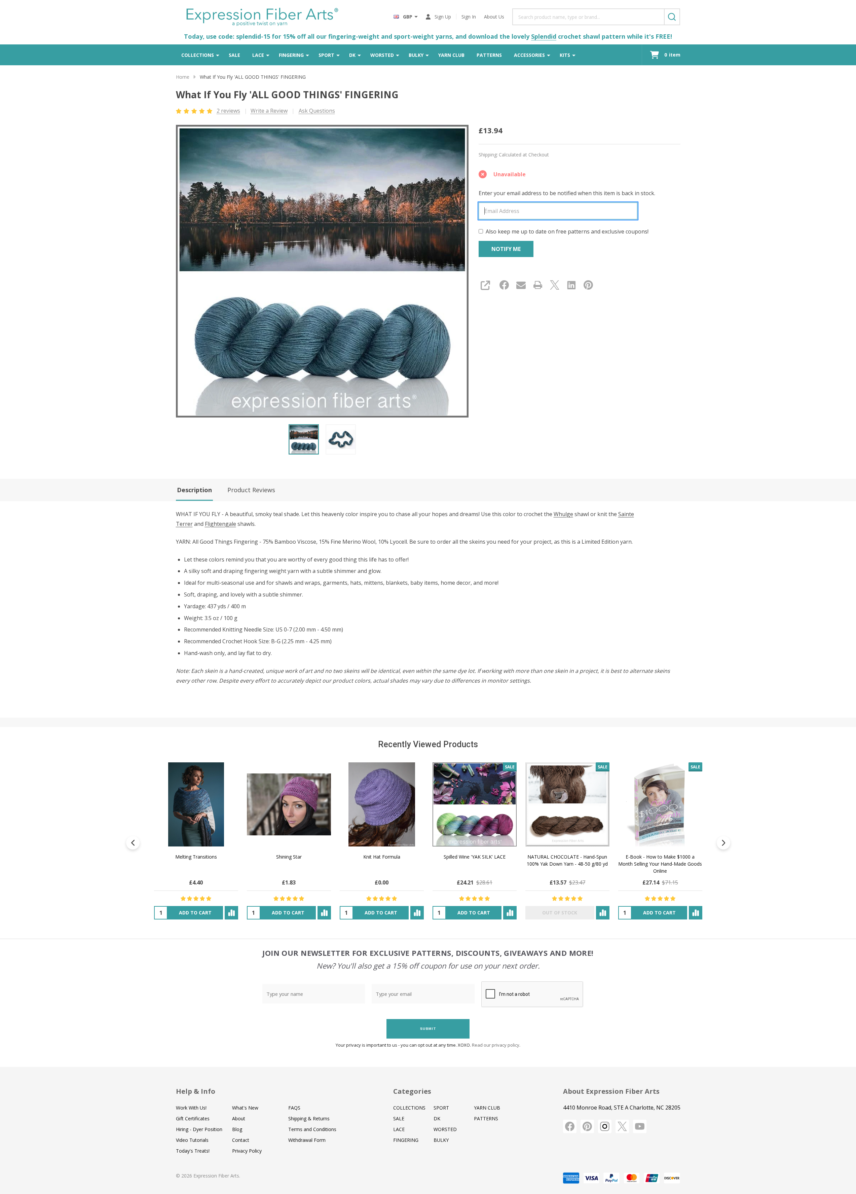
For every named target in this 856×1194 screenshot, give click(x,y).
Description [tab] (194, 490)
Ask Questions (317, 110)
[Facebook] (504, 285)
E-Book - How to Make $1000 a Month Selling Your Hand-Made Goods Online (660, 864)
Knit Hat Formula (381, 857)
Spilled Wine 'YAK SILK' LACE (474, 857)
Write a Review (269, 110)
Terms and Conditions (312, 1129)
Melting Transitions (196, 857)
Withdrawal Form (307, 1140)
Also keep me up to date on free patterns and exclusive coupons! (567, 231)
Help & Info (195, 1091)
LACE (258, 55)
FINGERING (291, 55)
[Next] (723, 842)
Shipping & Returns (309, 1118)
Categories (412, 1091)
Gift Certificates (193, 1118)
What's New (245, 1108)
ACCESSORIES (529, 55)
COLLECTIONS (197, 55)
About (238, 1118)
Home (182, 77)
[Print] (538, 285)
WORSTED (382, 55)
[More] (217, 55)
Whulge (563, 514)
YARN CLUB (451, 55)
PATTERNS (489, 55)
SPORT (326, 55)
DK (352, 55)
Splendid (543, 36)
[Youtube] (639, 1126)
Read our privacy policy (495, 1045)
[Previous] (133, 842)
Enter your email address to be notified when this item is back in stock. (567, 193)
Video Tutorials (192, 1140)
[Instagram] (604, 1126)
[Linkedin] (571, 285)
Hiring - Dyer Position (199, 1129)
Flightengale (220, 524)
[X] (554, 285)
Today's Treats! (193, 1151)
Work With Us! (191, 1108)
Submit (428, 1028)
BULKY (416, 55)
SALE (234, 55)
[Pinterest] (588, 285)
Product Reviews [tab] (251, 490)
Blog (237, 1129)
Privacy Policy (247, 1151)
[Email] (521, 285)
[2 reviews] (194, 110)
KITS (565, 55)
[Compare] (231, 912)
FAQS (294, 1108)
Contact (240, 1140)
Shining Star (288, 857)
